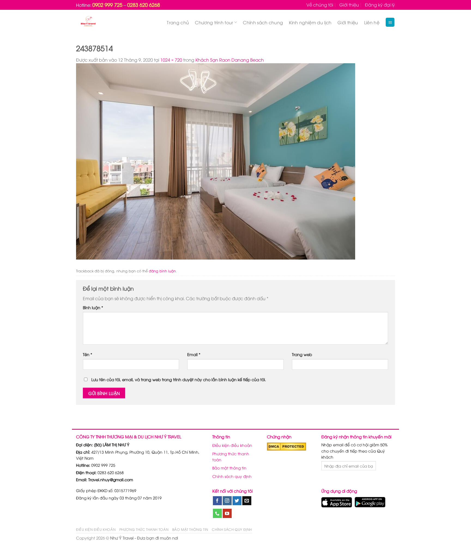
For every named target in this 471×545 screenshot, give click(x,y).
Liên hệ (371, 22)
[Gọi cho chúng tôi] (217, 513)
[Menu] (390, 22)
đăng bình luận (162, 270)
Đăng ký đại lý (380, 5)
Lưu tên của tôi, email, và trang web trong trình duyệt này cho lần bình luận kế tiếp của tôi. (178, 379)
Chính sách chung (263, 22)
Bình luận (93, 307)
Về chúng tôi (319, 5)
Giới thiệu (349, 5)
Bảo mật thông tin (229, 467)
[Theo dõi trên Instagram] (227, 500)
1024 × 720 (171, 60)
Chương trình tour (214, 22)
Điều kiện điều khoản (232, 445)
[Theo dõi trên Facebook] (217, 500)
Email (193, 354)
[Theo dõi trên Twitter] (237, 500)
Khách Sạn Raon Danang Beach (229, 60)
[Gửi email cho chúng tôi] (246, 500)
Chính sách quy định (232, 476)
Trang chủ (178, 22)
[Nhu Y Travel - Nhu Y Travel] (101, 22)
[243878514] (215, 161)
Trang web (302, 354)
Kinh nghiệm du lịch (310, 22)
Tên (87, 354)
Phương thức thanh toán (230, 456)
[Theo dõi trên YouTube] (227, 513)
